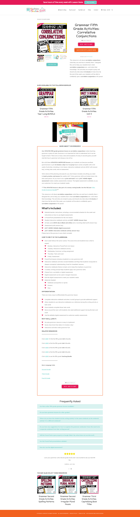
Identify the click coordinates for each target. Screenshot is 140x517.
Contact (96, 10)
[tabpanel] (70, 459)
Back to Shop (62, 10)
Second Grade (46, 369)
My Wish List (81, 10)
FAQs (89, 10)
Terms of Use (82, 513)
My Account (72, 10)
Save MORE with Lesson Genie (86, 50)
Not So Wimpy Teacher (36, 10)
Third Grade (45, 374)
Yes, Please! (90, 2)
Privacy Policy (73, 513)
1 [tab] (69, 469)
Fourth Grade (46, 378)
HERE (46, 339)
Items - (106, 10)
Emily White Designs (98, 513)
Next (100, 460)
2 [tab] (71, 469)
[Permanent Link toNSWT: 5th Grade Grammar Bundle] (70, 132)
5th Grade (89, 56)
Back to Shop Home (44, 19)
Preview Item (52, 64)
